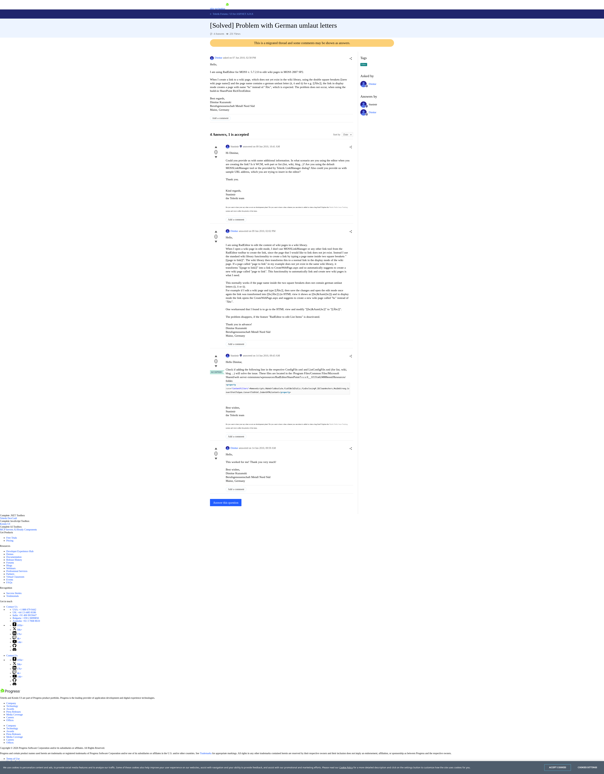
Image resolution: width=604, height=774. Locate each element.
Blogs (9, 565)
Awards (10, 709)
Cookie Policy (346, 767)
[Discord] (14, 650)
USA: (24, 609)
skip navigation (217, 8)
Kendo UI (5, 524)
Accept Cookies (557, 767)
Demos (9, 554)
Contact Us (11, 606)
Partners (10, 574)
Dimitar (218, 57)
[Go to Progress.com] (10, 692)
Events (9, 579)
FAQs (9, 582)
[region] (302, 767)
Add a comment (220, 118)
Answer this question (225, 502)
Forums (10, 562)
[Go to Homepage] (227, 8)
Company (11, 703)
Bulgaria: (26, 618)
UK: (24, 612)
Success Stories (14, 593)
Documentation (14, 557)
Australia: (26, 621)
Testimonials (12, 596)
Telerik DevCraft (8, 518)
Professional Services (16, 571)
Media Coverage (14, 714)
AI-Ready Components (25, 529)
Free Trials (11, 537)
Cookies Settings (587, 767)
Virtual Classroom (15, 576)
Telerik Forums (220, 14)
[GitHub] (14, 646)
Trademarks (206, 753)
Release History (14, 559)
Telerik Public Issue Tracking (338, 207)
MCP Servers (6, 529)
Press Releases (13, 711)
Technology (12, 706)
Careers (10, 717)
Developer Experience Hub (20, 551)
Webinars (11, 568)
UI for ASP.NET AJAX (241, 14)
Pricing (9, 540)
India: (25, 615)
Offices (10, 720)
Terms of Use (13, 758)
